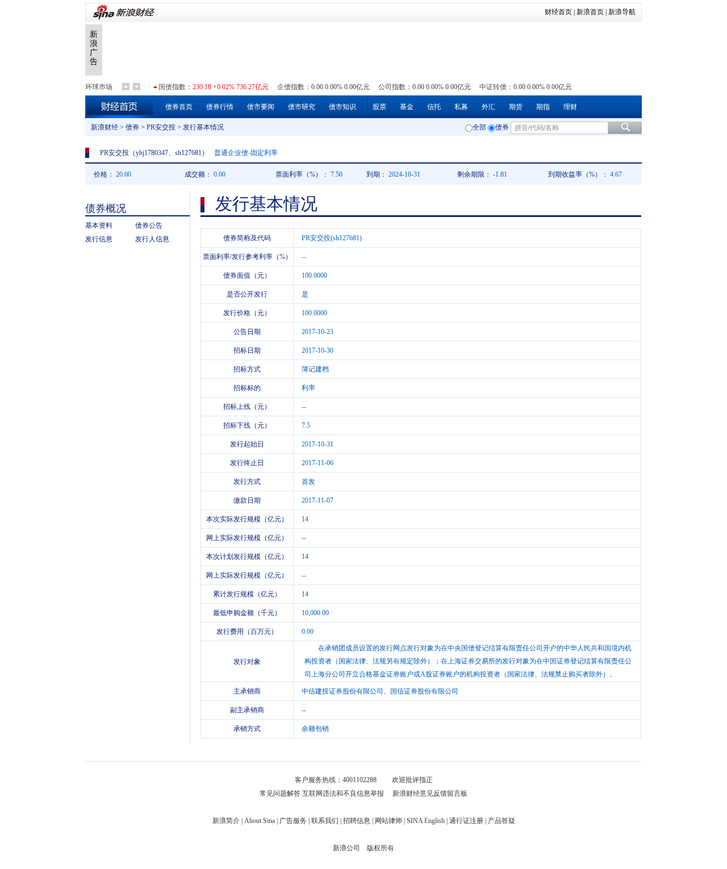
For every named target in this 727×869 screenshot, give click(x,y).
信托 (434, 107)
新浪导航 (622, 12)
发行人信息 (152, 239)
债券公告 (148, 225)
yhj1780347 (152, 153)
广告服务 (293, 821)
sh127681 (188, 153)
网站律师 (388, 821)
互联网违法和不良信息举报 (343, 793)
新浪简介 (226, 821)
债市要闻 (260, 107)
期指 (543, 107)
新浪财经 (104, 127)
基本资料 (98, 225)
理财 (570, 107)
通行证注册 (466, 821)
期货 (516, 107)
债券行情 (219, 107)
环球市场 (98, 87)
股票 (379, 107)
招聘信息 (356, 821)
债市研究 (301, 107)
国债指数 (172, 87)
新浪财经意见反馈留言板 (429, 793)
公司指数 (392, 87)
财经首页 (558, 12)
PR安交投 (161, 127)
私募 (461, 107)
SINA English (426, 821)
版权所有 (380, 848)
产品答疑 (501, 821)
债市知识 (342, 107)
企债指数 (290, 87)
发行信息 (98, 239)
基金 (406, 107)
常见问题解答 (280, 793)
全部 (479, 127)
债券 (132, 127)
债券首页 (179, 107)
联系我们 (325, 821)
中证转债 (493, 87)
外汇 (488, 107)
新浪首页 (590, 12)
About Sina (259, 821)
